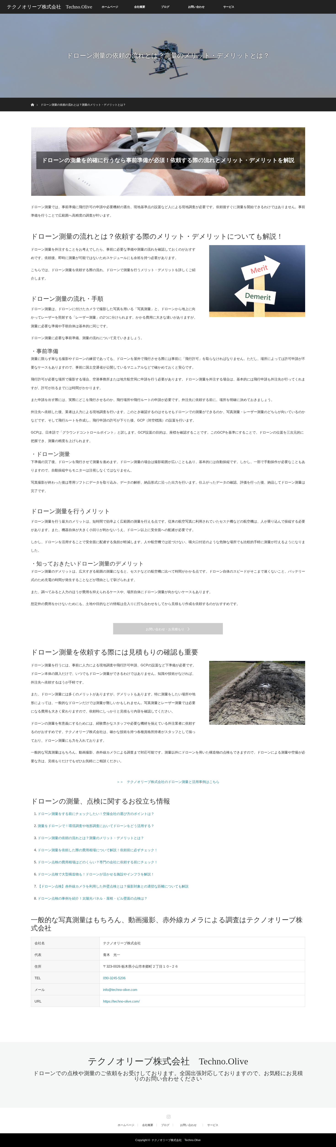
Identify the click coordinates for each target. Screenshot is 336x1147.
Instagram (168, 1115)
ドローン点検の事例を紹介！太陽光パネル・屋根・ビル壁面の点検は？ (92, 898)
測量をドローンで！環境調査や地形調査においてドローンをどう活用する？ (96, 826)
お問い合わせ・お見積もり (165, 629)
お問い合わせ (199, 6)
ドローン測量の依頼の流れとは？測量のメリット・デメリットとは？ (91, 838)
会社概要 (139, 6)
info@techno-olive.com (120, 990)
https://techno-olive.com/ (121, 1001)
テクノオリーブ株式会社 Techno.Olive (49, 7)
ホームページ (110, 6)
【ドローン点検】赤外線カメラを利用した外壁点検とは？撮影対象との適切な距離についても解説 (113, 886)
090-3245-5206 (114, 978)
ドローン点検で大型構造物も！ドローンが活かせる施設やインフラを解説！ (96, 874)
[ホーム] (32, 99)
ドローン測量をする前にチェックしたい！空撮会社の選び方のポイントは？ (96, 814)
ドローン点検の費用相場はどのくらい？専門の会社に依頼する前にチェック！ (98, 862)
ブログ (165, 6)
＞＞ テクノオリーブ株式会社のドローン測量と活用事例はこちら (168, 782)
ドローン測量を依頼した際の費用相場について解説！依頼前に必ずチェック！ (98, 850)
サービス (228, 6)
